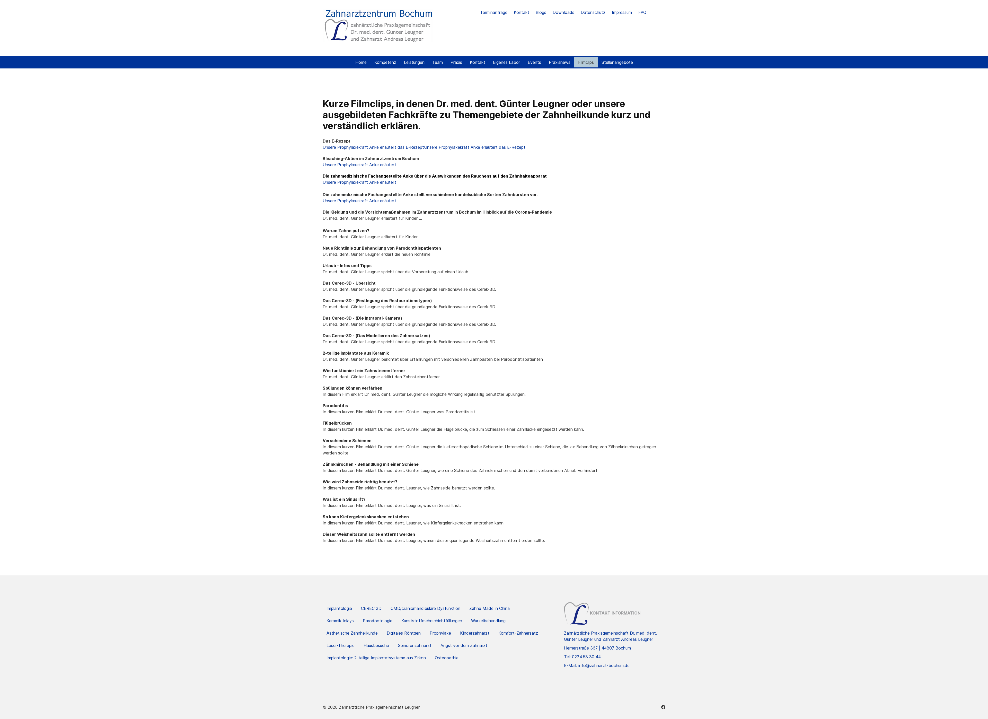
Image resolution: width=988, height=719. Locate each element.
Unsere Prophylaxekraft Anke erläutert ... (362, 164)
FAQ (642, 12)
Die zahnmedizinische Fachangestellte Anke (368, 176)
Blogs (541, 12)
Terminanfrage (493, 12)
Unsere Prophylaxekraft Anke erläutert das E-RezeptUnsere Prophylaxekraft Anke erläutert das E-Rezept (424, 147)
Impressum (622, 12)
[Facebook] (663, 707)
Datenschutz (593, 12)
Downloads (563, 12)
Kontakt (521, 12)
